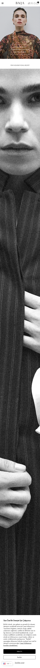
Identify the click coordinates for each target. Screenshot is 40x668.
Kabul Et (19, 651)
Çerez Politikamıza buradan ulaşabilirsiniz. (17, 644)
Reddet (19, 657)
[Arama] (34, 3)
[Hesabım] (32, 3)
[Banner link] (20, 32)
